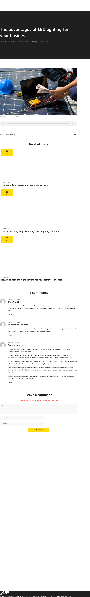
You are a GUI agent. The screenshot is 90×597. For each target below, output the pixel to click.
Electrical (6, 182)
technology (10, 134)
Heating (6, 228)
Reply (10, 314)
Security (3, 116)
